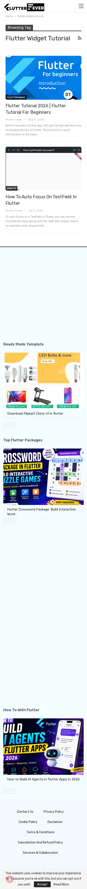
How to (11, 188)
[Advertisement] (43, 298)
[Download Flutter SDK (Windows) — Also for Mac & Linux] (44, 746)
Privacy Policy (54, 812)
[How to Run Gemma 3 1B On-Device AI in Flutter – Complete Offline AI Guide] (43, 381)
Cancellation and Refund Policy (40, 842)
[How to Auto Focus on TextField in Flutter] (43, 169)
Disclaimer (55, 822)
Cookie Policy (28, 822)
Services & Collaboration (40, 853)
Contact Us (25, 812)
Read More (61, 884)
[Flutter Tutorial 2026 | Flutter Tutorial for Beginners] (43, 78)
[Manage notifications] (9, 879)
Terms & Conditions (40, 832)
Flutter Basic (16, 97)
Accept (42, 884)
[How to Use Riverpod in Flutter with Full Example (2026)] (43, 477)
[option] (43, 388)
